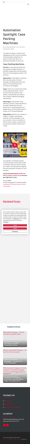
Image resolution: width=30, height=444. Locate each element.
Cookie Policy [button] (16, 218)
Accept (15, 225)
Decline (15, 228)
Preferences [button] (5, 222)
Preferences (15, 231)
